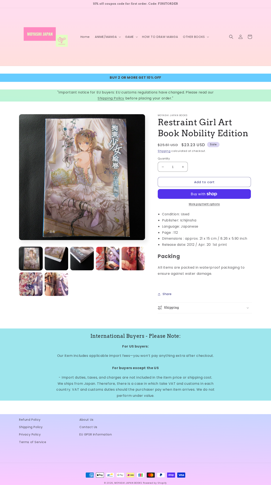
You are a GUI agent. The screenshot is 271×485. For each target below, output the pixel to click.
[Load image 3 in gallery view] (82, 258)
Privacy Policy (30, 434)
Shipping (164, 151)
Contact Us (88, 427)
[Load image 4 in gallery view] (107, 258)
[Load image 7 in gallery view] (56, 284)
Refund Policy (30, 420)
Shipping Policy (111, 98)
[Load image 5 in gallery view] (133, 258)
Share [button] (167, 294)
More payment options (204, 204)
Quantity (164, 159)
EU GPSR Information (95, 434)
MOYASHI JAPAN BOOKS (128, 483)
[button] (107, 36)
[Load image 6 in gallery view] (31, 284)
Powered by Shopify (155, 483)
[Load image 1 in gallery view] (31, 258)
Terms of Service (32, 442)
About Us (86, 420)
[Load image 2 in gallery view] (56, 258)
